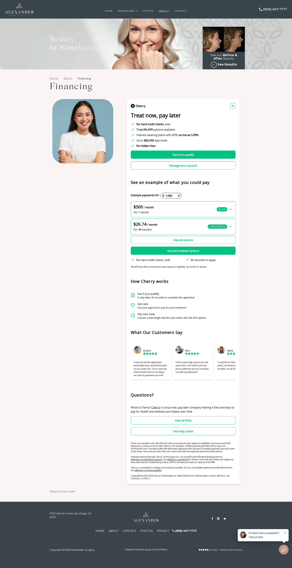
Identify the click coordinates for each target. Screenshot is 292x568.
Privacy (163, 530)
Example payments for (145, 195)
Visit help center (183, 431)
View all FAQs (183, 420)
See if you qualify (183, 155)
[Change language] (233, 106)
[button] (183, 209)
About (163, 11)
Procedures (127, 11)
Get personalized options (183, 251)
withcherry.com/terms (177, 459)
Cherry (155, 407)
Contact (181, 11)
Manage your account (183, 165)
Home (109, 11)
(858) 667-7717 (275, 9)
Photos (148, 11)
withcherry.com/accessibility (148, 470)
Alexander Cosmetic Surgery (26, 1)
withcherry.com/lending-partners (146, 459)
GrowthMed (159, 549)
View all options (183, 240)
